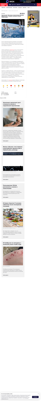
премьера (10, 80)
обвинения (12, 49)
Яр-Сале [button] (18, 4)
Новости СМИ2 (3, 97)
